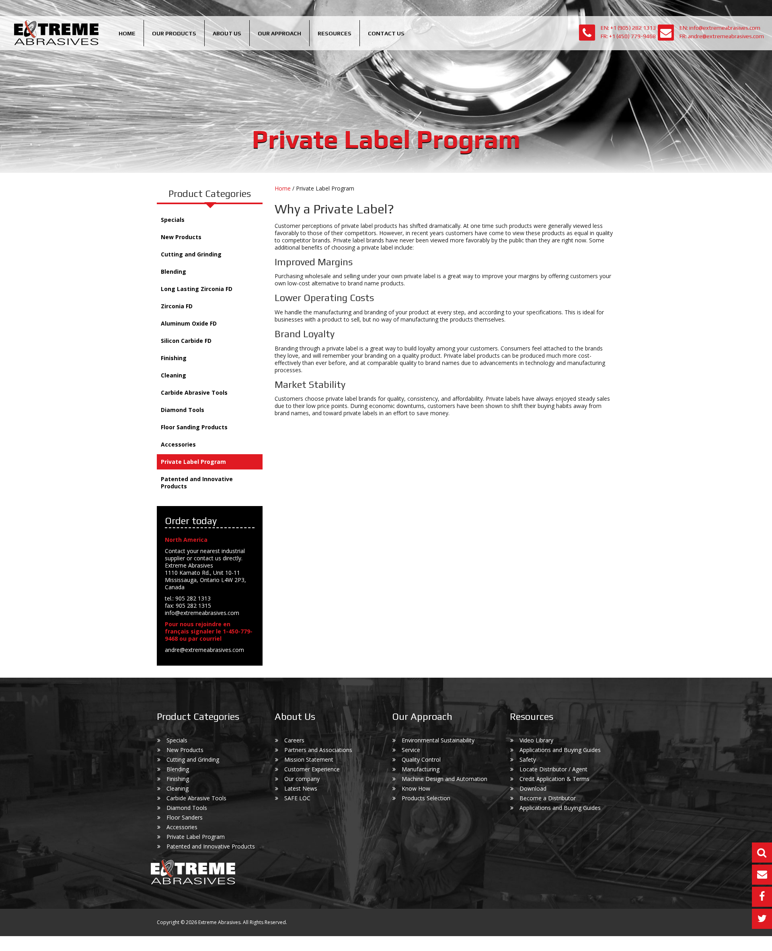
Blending (173, 271)
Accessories (178, 444)
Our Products (174, 33)
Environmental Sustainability (438, 740)
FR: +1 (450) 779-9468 (628, 36)
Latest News (300, 788)
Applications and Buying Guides (560, 750)
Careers (294, 740)
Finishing (174, 358)
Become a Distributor (547, 798)
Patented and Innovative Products (197, 482)
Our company (302, 779)
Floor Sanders (184, 817)
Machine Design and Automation (444, 779)
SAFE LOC (297, 798)
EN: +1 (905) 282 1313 (628, 28)
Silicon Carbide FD (186, 340)
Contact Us (386, 33)
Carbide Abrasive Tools (194, 392)
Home (127, 33)
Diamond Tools (182, 410)
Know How (416, 788)
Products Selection (426, 798)
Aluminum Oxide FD (189, 323)
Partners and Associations (318, 750)
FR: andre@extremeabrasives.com (722, 36)
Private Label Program (193, 461)
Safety (527, 759)
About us (227, 33)
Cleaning (173, 375)
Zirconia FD (177, 306)
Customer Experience (312, 769)
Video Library (536, 740)
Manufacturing (420, 769)
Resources (334, 33)
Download (532, 788)
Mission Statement (308, 759)
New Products (181, 237)
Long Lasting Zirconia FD (196, 289)
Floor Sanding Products (194, 427)
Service (411, 750)
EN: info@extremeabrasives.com (720, 28)
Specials (173, 219)
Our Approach (279, 33)
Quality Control (421, 759)
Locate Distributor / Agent (553, 769)
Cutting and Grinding (191, 254)
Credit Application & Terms (554, 779)
